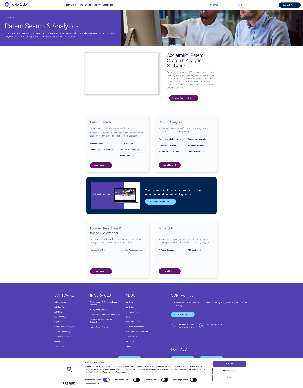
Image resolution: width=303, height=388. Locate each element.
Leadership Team (132, 312)
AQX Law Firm (59, 307)
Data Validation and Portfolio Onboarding (101, 320)
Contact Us (182, 314)
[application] (115, 195)
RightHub (57, 322)
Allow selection (229, 371)
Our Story (129, 302)
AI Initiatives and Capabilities (137, 332)
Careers (129, 346)
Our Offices (130, 342)
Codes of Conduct (133, 322)
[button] (290, 4)
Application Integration (63, 337)
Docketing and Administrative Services (105, 314)
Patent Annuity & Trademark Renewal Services (104, 303)
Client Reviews (131, 337)
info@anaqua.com (215, 324)
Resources (107, 5)
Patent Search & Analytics (64, 327)
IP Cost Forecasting (62, 332)
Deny (229, 378)
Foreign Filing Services (98, 310)
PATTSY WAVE (60, 317)
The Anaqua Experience (135, 327)
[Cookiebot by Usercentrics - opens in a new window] (69, 383)
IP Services (85, 5)
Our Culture (130, 307)
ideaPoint (58, 342)
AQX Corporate (60, 302)
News (128, 317)
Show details (90, 383)
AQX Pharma (59, 312)
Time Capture (59, 346)
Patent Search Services (99, 327)
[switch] (136, 380)
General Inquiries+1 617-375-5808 (186, 326)
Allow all (229, 364)
